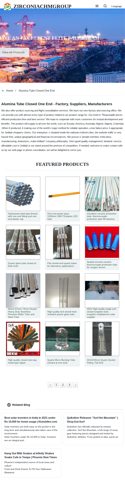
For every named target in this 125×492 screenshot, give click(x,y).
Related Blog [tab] (21, 404)
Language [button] (116, 6)
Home (9, 90)
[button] (97, 6)
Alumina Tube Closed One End (37, 90)
